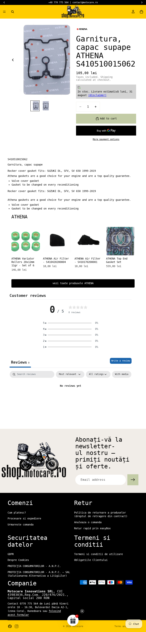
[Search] (12, 12)
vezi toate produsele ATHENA (73, 283)
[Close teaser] (82, 611)
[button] (70, 323)
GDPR (11, 554)
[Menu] (4, 11)
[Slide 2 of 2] (45, 106)
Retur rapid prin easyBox (92, 528)
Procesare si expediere (24, 518)
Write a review (120, 360)
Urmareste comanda (20, 524)
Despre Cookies (18, 559)
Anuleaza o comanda (88, 522)
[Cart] (141, 12)
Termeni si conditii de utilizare (98, 554)
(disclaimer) (97, 95)
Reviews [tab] (20, 362)
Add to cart (108, 118)
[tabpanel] (71, 399)
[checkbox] (121, 374)
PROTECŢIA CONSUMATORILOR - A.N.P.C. (34, 566)
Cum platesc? (17, 512)
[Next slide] (68, 60)
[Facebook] (10, 626)
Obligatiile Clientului (91, 559)
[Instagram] (16, 626)
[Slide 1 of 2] (35, 106)
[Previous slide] (12, 60)
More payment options (106, 139)
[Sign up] (132, 479)
